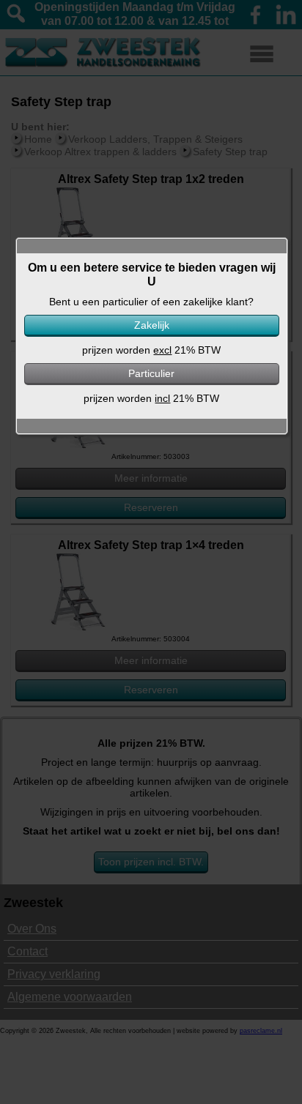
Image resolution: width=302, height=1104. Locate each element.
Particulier (151, 373)
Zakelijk (151, 325)
